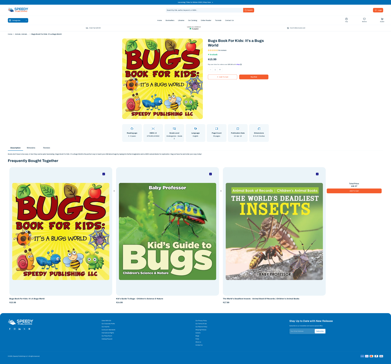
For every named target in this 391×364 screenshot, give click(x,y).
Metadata (31, 148)
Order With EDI (106, 320)
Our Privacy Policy (201, 320)
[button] (382, 20)
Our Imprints (105, 326)
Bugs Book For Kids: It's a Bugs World (27, 299)
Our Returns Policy (201, 326)
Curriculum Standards (108, 330)
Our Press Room (107, 336)
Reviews (46, 148)
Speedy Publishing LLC (20, 356)
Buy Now (254, 77)
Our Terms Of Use (201, 323)
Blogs (197, 336)
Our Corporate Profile (108, 323)
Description (15, 148)
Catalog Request (107, 339)
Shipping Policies (201, 330)
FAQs (197, 339)
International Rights (108, 333)
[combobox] (210, 10)
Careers (198, 333)
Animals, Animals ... (22, 34)
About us (198, 342)
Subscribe (320, 331)
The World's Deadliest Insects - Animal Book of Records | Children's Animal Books (261, 299)
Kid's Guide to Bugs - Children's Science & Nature (139, 299)
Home (10, 34)
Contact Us (199, 345)
